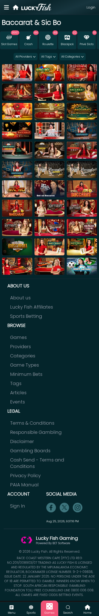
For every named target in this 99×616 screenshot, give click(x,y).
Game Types (24, 365)
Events (17, 402)
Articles (18, 392)
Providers (20, 346)
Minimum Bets (26, 374)
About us (20, 298)
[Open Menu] (6, 7)
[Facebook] (51, 507)
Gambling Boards (30, 450)
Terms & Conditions (32, 423)
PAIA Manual (24, 485)
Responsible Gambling (36, 432)
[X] (64, 507)
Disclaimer (22, 441)
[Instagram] (77, 507)
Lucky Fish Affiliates (31, 307)
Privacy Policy (25, 475)
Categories (22, 356)
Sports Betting (26, 316)
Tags (15, 383)
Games (18, 337)
